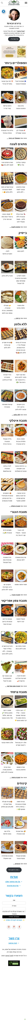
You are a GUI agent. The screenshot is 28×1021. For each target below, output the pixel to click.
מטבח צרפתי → (15, 777)
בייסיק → (17, 318)
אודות (14, 877)
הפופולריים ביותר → (13, 138)
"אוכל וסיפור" (20, 31)
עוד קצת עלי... (14, 39)
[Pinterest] (14, 927)
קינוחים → (16, 864)
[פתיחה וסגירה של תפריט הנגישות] (3, 11)
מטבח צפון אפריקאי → (12, 686)
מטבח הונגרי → (15, 595)
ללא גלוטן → (16, 415)
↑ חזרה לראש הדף (14, 870)
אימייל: (14, 906)
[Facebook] (19, 927)
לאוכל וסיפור (9, 955)
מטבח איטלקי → (14, 506)
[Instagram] (9, 927)
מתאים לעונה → (14, 227)
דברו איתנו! (12, 943)
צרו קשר (14, 938)
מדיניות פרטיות (12, 886)
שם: (14, 900)
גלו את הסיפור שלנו (12, 882)
